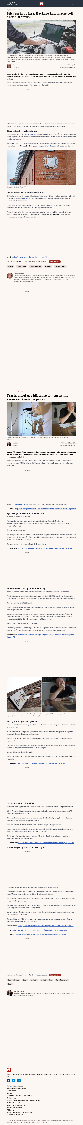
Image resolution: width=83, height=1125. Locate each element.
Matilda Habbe (19, 991)
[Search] (71, 3)
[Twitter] (13, 1080)
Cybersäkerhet (35, 266)
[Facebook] (8, 1080)
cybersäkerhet (45, 146)
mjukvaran (27, 198)
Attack (10, 266)
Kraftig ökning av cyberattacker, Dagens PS (30, 257)
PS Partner (10, 1110)
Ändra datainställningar (15, 1115)
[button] (41, 167)
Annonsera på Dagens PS (16, 1105)
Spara (10, 984)
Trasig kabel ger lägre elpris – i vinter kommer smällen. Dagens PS (41, 763)
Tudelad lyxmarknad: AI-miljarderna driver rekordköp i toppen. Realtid (40, 935)
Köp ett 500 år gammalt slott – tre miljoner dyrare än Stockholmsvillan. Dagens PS (45, 509)
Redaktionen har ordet (14, 1108)
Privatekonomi (22, 392)
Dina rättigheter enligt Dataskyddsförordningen (23, 1100)
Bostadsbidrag (13, 980)
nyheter (34, 980)
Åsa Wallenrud (19, 273)
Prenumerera (54, 261)
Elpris (25, 980)
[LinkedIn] (19, 1080)
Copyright (10, 1093)
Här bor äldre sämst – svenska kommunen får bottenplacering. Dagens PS (46, 843)
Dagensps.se (11, 10)
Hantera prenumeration (15, 1086)
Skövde (30, 134)
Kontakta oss (11, 1091)
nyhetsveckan (46, 980)
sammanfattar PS (18, 504)
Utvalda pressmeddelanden (16, 1088)
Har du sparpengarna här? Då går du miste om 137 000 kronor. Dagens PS (45, 548)
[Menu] (75, 3)
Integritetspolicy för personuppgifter (20, 1096)
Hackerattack (60, 266)
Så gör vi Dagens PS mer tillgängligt (19, 1112)
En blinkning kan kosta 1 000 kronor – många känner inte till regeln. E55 (40, 930)
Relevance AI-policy (14, 1103)
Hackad (48, 266)
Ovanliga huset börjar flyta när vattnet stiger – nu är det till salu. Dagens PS (45, 926)
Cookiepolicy (11, 1098)
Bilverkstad (21, 266)
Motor (20, 10)
